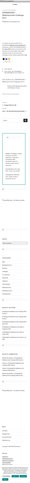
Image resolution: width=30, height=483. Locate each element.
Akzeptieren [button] (23, 476)
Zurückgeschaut (6, 294)
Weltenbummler (17, 71)
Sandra (4, 368)
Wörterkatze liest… (7, 287)
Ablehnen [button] (5, 479)
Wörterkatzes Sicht (7, 290)
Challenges (8, 69)
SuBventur (5, 281)
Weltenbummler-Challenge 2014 (18, 45)
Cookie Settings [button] (6, 476)
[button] (4, 59)
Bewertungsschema (7, 464)
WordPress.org (6, 440)
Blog (3, 262)
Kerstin (13, 10)
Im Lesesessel (6, 274)
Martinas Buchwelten (7, 358)
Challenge (7, 71)
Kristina (4, 363)
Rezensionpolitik (6, 462)
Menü (15, 4)
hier (26, 55)
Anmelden (4, 430)
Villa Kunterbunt (6, 284)
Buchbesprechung (6, 265)
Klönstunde (5, 278)
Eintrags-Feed (5, 434)
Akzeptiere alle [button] (15, 476)
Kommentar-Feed (6, 437)
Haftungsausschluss (7, 458)
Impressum (5, 456)
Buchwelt (4, 268)
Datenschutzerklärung (7, 460)
